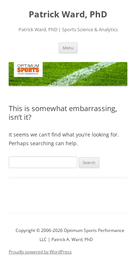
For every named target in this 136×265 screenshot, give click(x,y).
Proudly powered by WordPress (40, 252)
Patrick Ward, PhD (68, 14)
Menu (68, 47)
